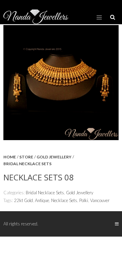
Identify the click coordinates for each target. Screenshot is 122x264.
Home (9, 156)
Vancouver (99, 200)
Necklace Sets (64, 200)
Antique (42, 200)
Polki (83, 200)
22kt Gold (23, 200)
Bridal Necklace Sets (27, 163)
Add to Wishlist (110, 162)
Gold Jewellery (54, 156)
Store (26, 156)
